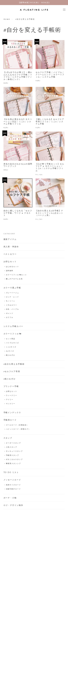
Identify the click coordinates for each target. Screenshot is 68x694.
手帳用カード (10, 420)
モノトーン (10, 301)
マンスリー (10, 403)
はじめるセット (12, 266)
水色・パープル (12, 309)
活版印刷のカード (13, 489)
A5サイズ (10, 351)
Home (6, 19)
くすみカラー (11, 305)
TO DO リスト (11, 472)
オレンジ (9, 313)
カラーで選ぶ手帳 (12, 288)
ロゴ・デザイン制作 (13, 505)
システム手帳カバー (13, 326)
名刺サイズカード (13, 485)
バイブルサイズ (12, 343)
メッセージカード (12, 480)
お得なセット (10, 261)
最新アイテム (10, 239)
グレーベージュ (12, 293)
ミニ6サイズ (11, 347)
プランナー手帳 (11, 386)
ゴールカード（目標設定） (17, 425)
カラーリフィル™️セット (16, 275)
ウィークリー (11, 395)
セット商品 (10, 339)
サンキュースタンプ (14, 451)
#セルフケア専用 (11, 371)
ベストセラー (10, 254)
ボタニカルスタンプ (14, 459)
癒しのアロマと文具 (14, 279)
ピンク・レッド (12, 297)
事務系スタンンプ (13, 463)
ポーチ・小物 (10, 498)
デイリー (9, 399)
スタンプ (7, 438)
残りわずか (10, 355)
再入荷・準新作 (11, 247)
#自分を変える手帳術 (14, 364)
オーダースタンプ (13, 443)
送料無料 (9, 270)
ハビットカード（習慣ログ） (18, 429)
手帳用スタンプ (12, 455)
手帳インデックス (12, 412)
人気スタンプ (11, 447)
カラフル (9, 317)
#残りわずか (9, 379)
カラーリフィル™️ (12, 334)
